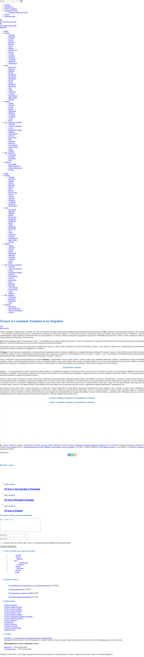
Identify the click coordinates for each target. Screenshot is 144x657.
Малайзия (11, 84)
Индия (10, 73)
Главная (7, 5)
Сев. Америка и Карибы (13, 122)
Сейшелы (11, 115)
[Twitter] (72, 455)
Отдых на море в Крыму (13, 609)
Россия (10, 52)
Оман (10, 90)
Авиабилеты (8, 7)
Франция (11, 58)
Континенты (4, 328)
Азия (6, 65)
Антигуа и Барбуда (15, 126)
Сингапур (12, 92)
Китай (10, 80)
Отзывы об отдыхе (11, 10)
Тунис (10, 118)
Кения (10, 109)
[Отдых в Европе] (10, 504)
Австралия (12, 164)
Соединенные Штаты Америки (94, 445)
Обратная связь (9, 16)
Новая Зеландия (14, 166)
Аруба (10, 128)
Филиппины (12, 96)
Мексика (11, 143)
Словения (11, 59)
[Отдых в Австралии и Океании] (15, 482)
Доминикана (13, 134)
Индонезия (12, 75)
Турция (11, 54)
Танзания (11, 116)
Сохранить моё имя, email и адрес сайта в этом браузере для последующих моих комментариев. (37, 543)
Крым (6, 31)
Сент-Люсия (12, 145)
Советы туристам (10, 9)
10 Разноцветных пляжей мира (19, 593)
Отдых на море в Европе (13, 611)
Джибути (11, 105)
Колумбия (12, 158)
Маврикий (12, 111)
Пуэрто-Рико (13, 147)
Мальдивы (12, 86)
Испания (11, 42)
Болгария (11, 37)
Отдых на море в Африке (13, 614)
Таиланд (11, 94)
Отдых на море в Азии (12, 613)
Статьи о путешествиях (12, 628)
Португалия (12, 50)
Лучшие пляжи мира (15, 589)
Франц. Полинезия (15, 168)
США (10, 149)
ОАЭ (10, 88)
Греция (10, 39)
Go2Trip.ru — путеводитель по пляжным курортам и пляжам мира (28, 638)
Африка (7, 101)
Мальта (11, 48)
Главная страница (10, 605)
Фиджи (11, 170)
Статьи (6, 14)
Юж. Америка (9, 153)
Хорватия (11, 61)
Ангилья (11, 124)
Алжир (10, 103)
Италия (11, 44)
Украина (11, 56)
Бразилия (11, 156)
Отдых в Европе (13, 510)
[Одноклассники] (75, 455)
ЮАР (10, 120)
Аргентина (12, 155)
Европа (6, 33)
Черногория (12, 63)
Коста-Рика (12, 137)
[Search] (1, 24)
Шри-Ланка (12, 97)
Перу (10, 160)
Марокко (11, 113)
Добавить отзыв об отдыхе (18, 12)
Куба (10, 139)
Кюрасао (11, 141)
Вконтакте (8, 647)
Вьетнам (11, 69)
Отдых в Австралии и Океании (22, 489)
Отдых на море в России (13, 607)
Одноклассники (10, 649)
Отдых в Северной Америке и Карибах (18, 616)
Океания (7, 162)
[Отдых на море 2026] (8, 22)
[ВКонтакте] (69, 455)
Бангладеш (12, 67)
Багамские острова (15, 130)
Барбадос (11, 132)
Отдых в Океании (10, 620)
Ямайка (11, 151)
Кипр (10, 46)
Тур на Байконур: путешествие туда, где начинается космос (29, 585)
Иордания (12, 77)
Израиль (11, 71)
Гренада (11, 136)
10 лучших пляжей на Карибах (19, 597)
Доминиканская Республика (33, 447)
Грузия (10, 40)
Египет (11, 107)
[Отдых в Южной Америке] (23, 493)
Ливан (10, 82)
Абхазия (11, 35)
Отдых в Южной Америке (19, 499)
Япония (11, 99)
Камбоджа (12, 78)
